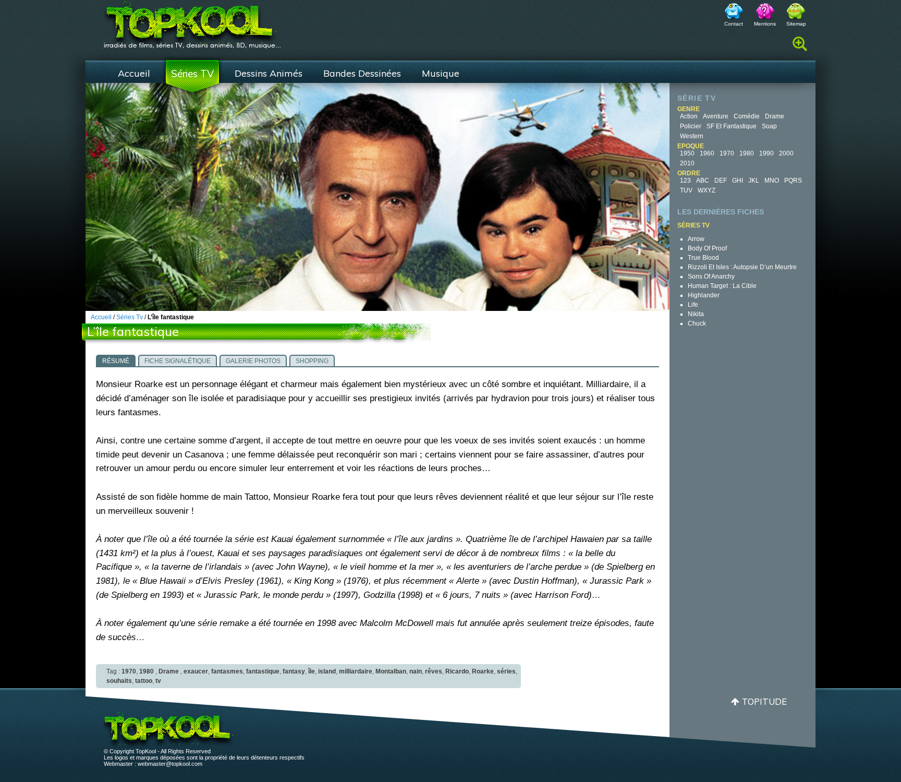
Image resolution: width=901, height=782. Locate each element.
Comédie (747, 116)
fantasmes (227, 671)
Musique (440, 73)
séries (506, 671)
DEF (720, 180)
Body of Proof (707, 248)
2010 (687, 163)
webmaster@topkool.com (170, 764)
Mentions (765, 24)
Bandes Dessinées (362, 73)
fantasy (294, 671)
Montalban (390, 671)
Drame (774, 116)
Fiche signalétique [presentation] (177, 361)
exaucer (196, 671)
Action (689, 116)
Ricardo (457, 671)
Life (693, 304)
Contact (733, 24)
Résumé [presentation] (115, 361)
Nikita (696, 314)
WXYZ (706, 190)
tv (158, 680)
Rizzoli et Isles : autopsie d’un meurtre (742, 267)
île (311, 671)
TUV (686, 190)
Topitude (764, 701)
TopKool (192, 21)
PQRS (793, 180)
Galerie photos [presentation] (253, 361)
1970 (727, 153)
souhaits (119, 680)
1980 (746, 153)
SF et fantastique (732, 126)
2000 (786, 153)
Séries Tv (129, 317)
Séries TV (192, 73)
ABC (702, 180)
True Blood (703, 257)
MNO (771, 180)
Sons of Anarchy (711, 276)
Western (691, 136)
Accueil (134, 73)
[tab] (116, 360)
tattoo (143, 680)
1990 (766, 153)
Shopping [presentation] (312, 361)
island (327, 671)
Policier (690, 126)
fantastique (262, 671)
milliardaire (355, 671)
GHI (737, 180)
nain (415, 671)
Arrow (696, 239)
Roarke (483, 671)
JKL (753, 180)
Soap (769, 126)
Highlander (704, 295)
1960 (707, 153)
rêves (433, 671)
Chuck (697, 323)
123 (685, 180)
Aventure (715, 116)
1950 (687, 153)
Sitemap (796, 24)
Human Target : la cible (722, 286)
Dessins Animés (268, 73)
